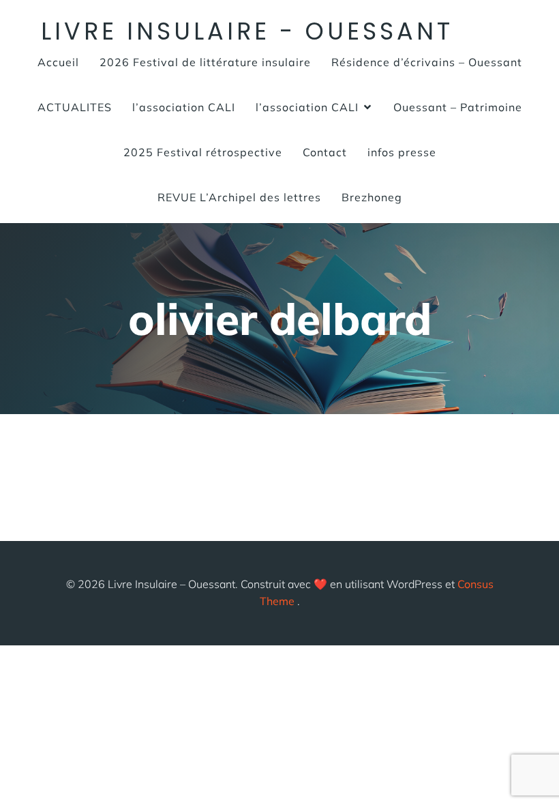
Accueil (58, 62)
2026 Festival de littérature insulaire (205, 62)
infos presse (401, 152)
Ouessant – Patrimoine (457, 107)
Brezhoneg (372, 197)
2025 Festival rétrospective (202, 152)
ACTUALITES (74, 107)
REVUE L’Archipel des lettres (239, 197)
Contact (325, 152)
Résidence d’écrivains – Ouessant (426, 62)
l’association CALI (183, 107)
